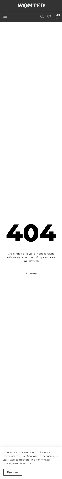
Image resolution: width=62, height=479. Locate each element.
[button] (5, 16)
